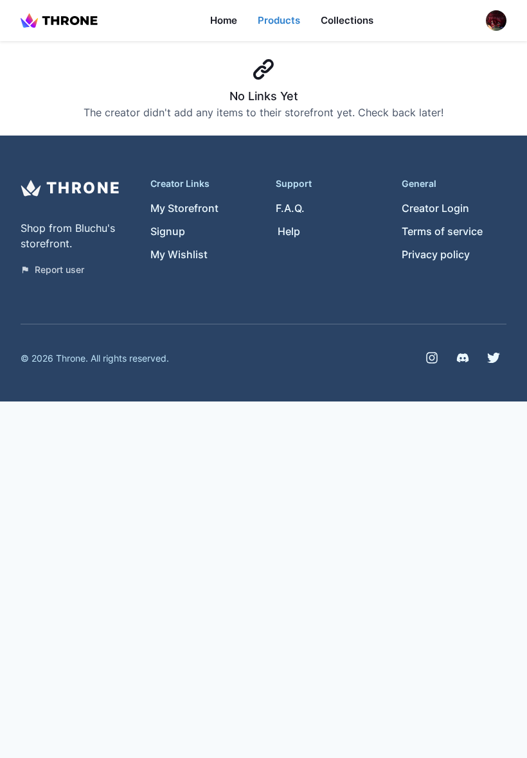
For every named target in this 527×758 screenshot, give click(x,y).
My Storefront (184, 208)
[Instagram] (432, 358)
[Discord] (463, 358)
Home (223, 20)
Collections (347, 20)
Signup (167, 231)
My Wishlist (179, 254)
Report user (59, 269)
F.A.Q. (290, 208)
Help (289, 231)
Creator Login (435, 208)
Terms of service (442, 231)
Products (279, 20)
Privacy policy (436, 254)
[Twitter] (493, 358)
